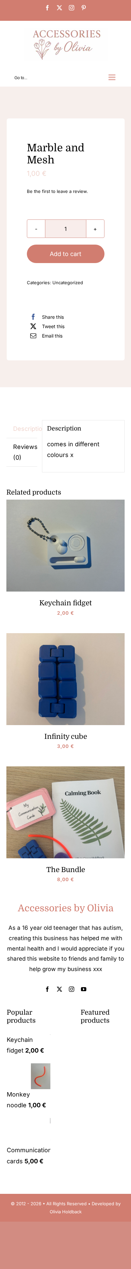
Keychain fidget (65, 603)
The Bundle (65, 870)
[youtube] (83, 989)
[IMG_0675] (65, 502)
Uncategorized (67, 282)
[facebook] (47, 989)
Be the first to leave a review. (57, 191)
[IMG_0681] (65, 636)
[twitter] (59, 989)
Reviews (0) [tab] (25, 452)
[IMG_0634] (66, 106)
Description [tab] (25, 428)
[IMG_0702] (65, 769)
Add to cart (65, 253)
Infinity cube (65, 736)
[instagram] (71, 989)
